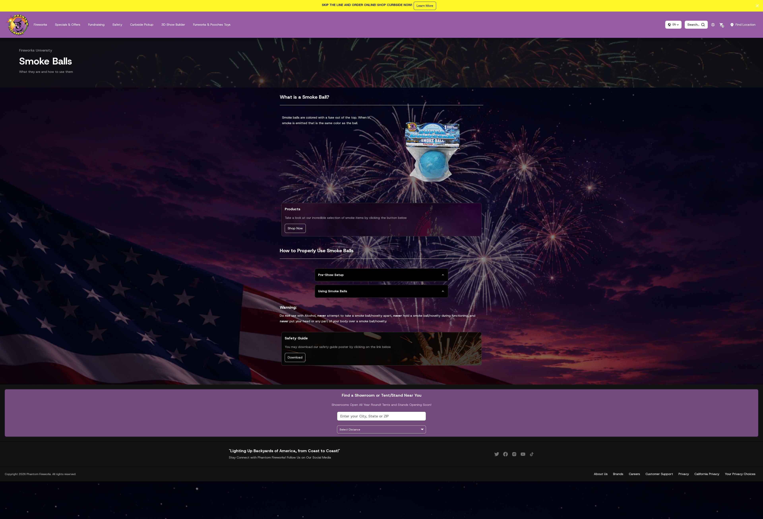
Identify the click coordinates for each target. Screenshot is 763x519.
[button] (673, 24)
